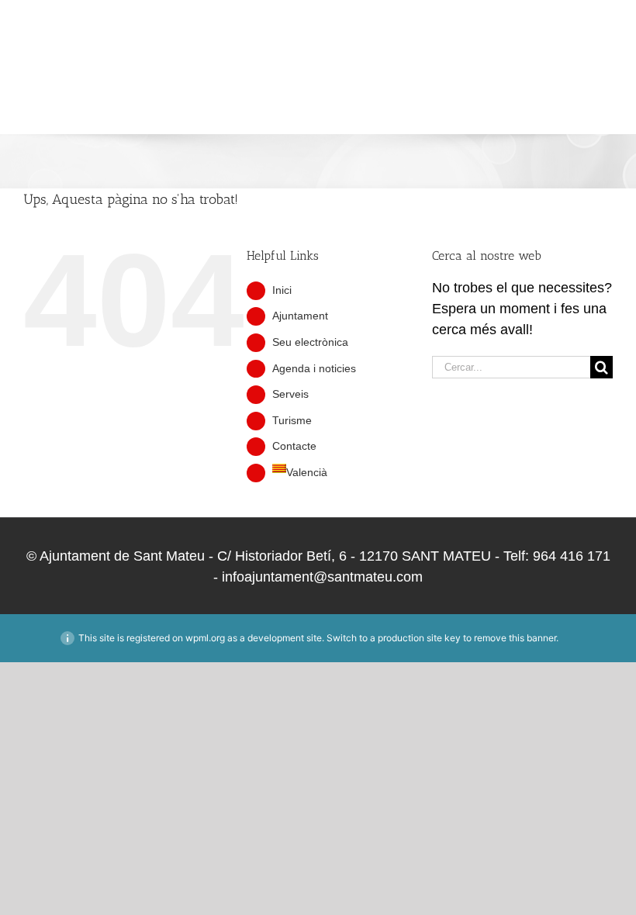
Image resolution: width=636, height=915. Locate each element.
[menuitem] (50, 100)
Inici (282, 290)
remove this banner (515, 638)
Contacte (294, 446)
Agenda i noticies (314, 368)
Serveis (290, 394)
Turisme (292, 420)
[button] (102, 100)
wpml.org (205, 638)
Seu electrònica (310, 342)
